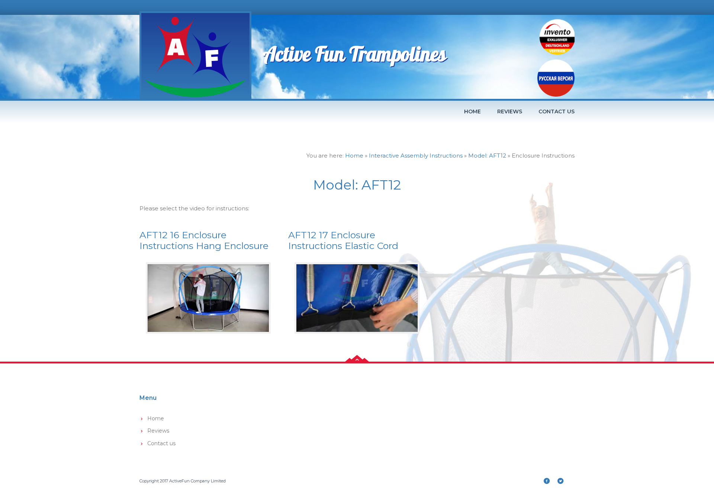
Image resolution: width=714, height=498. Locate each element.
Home (472, 111)
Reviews (509, 111)
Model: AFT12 (487, 155)
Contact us (556, 111)
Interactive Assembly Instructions (416, 155)
